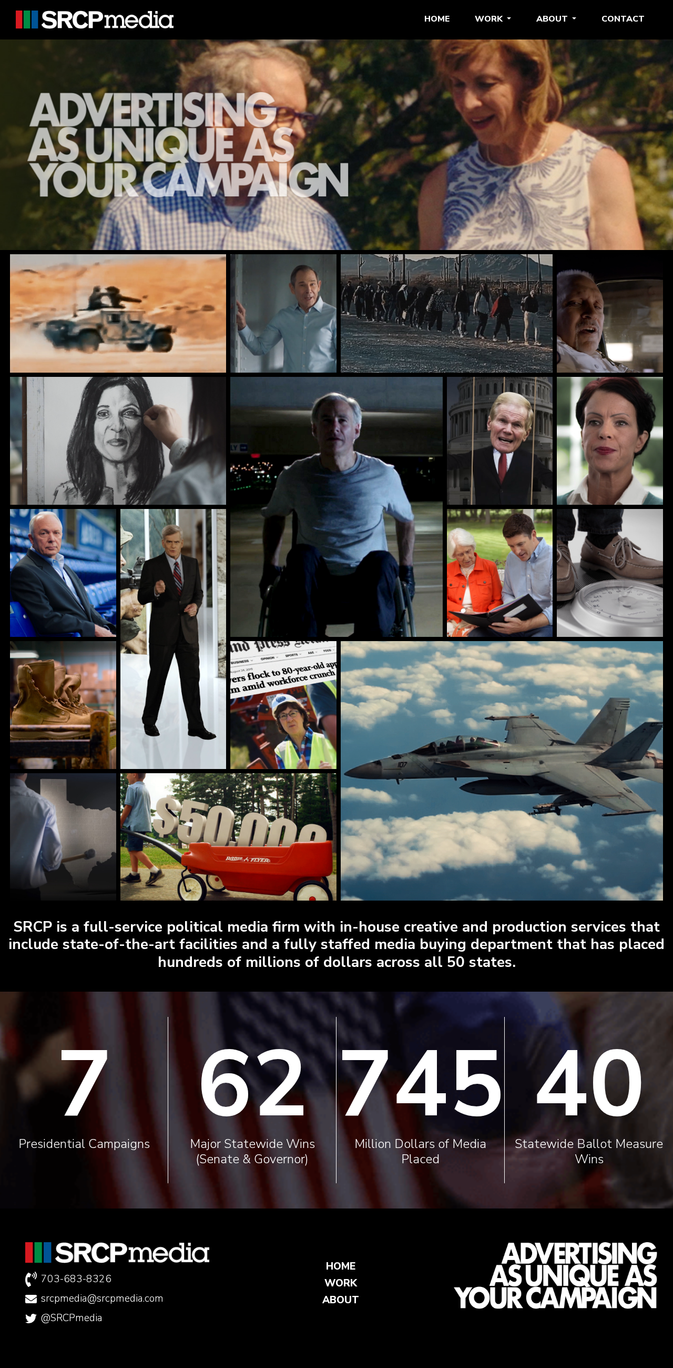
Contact (623, 19)
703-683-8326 (76, 1279)
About (553, 19)
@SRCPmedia (72, 1318)
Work (490, 19)
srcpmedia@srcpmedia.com (102, 1298)
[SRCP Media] (95, 19)
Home (437, 19)
